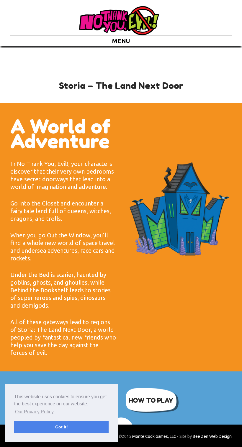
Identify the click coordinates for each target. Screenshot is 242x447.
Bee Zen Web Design (212, 436)
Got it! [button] (61, 427)
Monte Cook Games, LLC (154, 436)
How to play (150, 400)
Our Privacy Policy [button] (34, 411)
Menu (121, 40)
